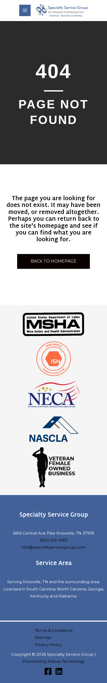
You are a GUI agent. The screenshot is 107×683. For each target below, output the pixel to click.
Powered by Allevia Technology (54, 661)
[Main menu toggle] (25, 10)
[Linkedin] (59, 671)
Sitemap (43, 637)
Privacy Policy (48, 644)
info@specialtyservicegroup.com (53, 547)
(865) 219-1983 (53, 540)
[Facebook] (48, 671)
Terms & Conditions (53, 630)
